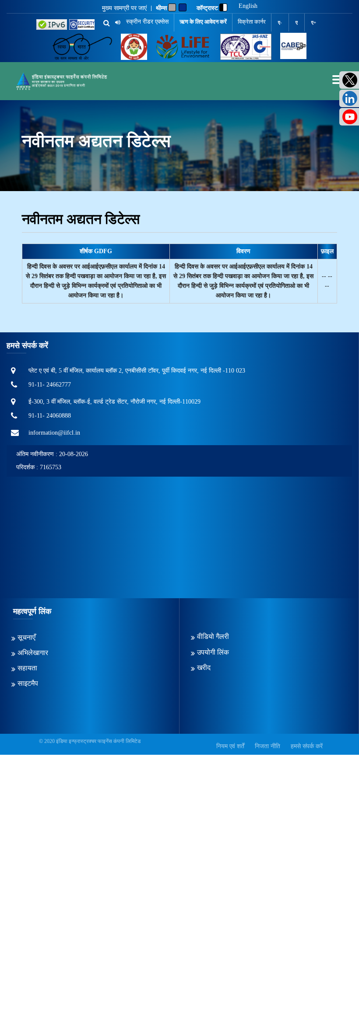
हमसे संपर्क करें (307, 746)
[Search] (103, 23)
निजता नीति (267, 746)
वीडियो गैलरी (213, 636)
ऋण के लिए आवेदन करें (203, 21)
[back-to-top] (332, 1005)
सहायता (27, 668)
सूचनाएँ (26, 637)
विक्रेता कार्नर (252, 21)
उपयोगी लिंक (213, 652)
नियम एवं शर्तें (230, 746)
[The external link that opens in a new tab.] (293, 47)
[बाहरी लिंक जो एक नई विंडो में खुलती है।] (51, 24)
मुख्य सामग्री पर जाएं (124, 8)
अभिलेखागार (33, 652)
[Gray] (172, 7)
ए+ (313, 22)
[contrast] (223, 7)
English (248, 6)
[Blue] (183, 7)
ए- (280, 22)
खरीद (204, 667)
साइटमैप (28, 683)
